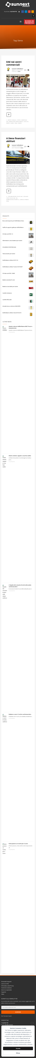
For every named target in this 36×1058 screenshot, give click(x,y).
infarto (8, 123)
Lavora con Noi (5, 983)
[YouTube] (29, 11)
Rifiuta (18, 1053)
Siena (16, 123)
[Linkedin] (26, 11)
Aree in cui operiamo (6, 990)
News (19, 71)
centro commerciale (22, 120)
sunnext (20, 123)
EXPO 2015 (26, 121)
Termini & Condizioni (6, 988)
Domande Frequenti (6, 981)
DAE (7, 121)
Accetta (18, 1048)
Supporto (3, 992)
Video (2, 994)
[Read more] (8, 116)
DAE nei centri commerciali (14, 63)
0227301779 (13, 11)
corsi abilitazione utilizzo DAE (15, 196)
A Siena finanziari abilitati (15, 140)
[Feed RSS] (32, 11)
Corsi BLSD (25, 196)
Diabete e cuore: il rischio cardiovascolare (20, 714)
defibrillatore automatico (12, 199)
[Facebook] (22, 11)
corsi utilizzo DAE (10, 198)
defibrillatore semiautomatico (16, 121)
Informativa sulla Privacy (7, 986)
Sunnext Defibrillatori (17, 69)
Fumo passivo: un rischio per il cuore (18, 843)
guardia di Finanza (24, 199)
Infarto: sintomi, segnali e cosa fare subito (20, 455)
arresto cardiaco (12, 120)
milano (12, 123)
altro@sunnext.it (8, 1025)
